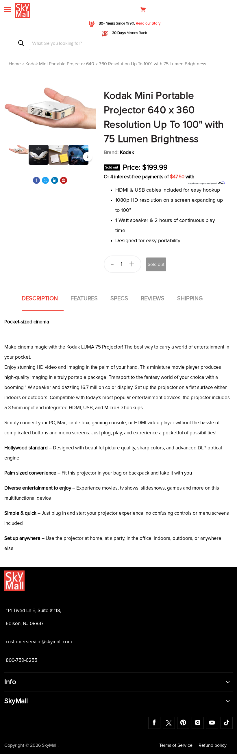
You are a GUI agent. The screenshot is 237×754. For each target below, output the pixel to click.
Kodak (127, 152)
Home (15, 64)
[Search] (21, 43)
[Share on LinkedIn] (54, 180)
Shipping (190, 298)
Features (84, 298)
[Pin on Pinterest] (63, 180)
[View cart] (143, 9)
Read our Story (148, 23)
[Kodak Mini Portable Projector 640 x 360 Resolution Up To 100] (19, 149)
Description (40, 298)
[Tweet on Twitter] (45, 180)
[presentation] (9, 156)
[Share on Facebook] (36, 180)
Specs (119, 298)
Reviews (152, 298)
